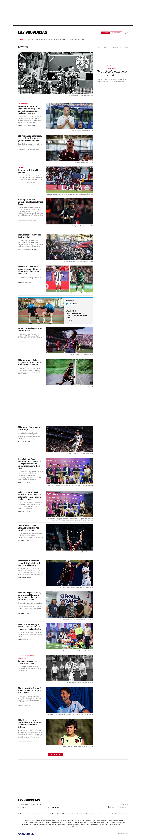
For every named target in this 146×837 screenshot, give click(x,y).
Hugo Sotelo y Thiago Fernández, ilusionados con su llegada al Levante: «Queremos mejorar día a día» (30, 463)
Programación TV (72, 820)
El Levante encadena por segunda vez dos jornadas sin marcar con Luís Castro (29, 626)
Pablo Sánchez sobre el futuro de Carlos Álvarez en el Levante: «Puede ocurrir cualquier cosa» (30, 495)
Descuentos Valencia (56, 822)
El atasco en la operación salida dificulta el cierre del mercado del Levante (29, 563)
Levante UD (25, 47)
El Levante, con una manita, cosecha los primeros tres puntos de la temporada (30, 138)
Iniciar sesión (117, 32)
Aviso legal (37, 814)
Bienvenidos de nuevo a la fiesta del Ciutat (29, 236)
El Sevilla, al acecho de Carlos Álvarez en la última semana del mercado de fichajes (29, 723)
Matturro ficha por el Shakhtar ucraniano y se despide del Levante (28, 527)
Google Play (123, 807)
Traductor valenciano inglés (42, 822)
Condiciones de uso (70, 814)
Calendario (115, 47)
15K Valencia (81, 820)
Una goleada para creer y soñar (112, 73)
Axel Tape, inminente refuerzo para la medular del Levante (30, 201)
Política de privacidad (82, 814)
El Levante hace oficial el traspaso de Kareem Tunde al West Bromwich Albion (30, 362)
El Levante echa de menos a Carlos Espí (30, 428)
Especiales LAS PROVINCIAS (81, 822)
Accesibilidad (45, 814)
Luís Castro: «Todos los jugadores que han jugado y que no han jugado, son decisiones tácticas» (30, 109)
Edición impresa (121, 822)
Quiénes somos (29, 814)
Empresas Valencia (67, 822)
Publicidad (92, 814)
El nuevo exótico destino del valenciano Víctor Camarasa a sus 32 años (30, 690)
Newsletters (25, 824)
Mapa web (99, 814)
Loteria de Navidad (51, 824)
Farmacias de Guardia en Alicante (99, 824)
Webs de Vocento (122, 834)
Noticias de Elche (84, 824)
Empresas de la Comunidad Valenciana (56, 820)
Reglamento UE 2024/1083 (57, 814)
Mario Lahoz (21, 282)
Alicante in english (69, 827)
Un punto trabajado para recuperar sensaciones (27, 662)
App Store (111, 807)
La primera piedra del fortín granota (30, 171)
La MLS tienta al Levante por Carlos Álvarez (30, 329)
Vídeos (126, 47)
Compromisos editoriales (110, 814)
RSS (123, 824)
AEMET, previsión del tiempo (97, 822)
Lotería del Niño (62, 824)
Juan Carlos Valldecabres (24, 249)
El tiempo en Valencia (28, 820)
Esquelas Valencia (101, 820)
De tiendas (78, 827)
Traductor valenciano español (115, 820)
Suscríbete (105, 32)
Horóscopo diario (110, 822)
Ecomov (42, 824)
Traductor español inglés (27, 822)
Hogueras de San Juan (73, 824)
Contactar (20, 814)
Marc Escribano (22, 125)
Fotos (121, 47)
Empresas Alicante (90, 820)
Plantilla (100, 47)
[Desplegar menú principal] (126, 33)
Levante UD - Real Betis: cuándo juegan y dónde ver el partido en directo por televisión (30, 270)
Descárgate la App (34, 824)
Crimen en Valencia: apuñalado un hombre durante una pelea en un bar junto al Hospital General (56, 39)
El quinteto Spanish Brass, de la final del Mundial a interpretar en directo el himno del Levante (29, 596)
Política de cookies (123, 814)
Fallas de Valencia (40, 820)
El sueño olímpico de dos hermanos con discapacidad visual (76, 315)
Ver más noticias (55, 754)
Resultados (107, 47)
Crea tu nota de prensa (114, 824)
